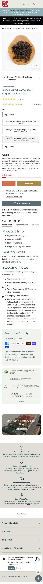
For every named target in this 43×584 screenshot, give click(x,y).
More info (21, 401)
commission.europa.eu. (21, 23)
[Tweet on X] (10, 221)
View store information (14, 196)
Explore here (21, 429)
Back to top (21, 514)
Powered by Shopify (21, 576)
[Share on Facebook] (14, 221)
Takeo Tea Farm (8, 87)
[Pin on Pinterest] (19, 221)
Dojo (28, 504)
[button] (34, 3)
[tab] (7, 224)
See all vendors (21, 473)
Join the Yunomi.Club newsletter (20, 10)
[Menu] (39, 3)
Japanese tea (19, 501)
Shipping (20, 168)
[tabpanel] (21, 277)
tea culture (31, 501)
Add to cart (29, 183)
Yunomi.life (10, 576)
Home (4, 28)
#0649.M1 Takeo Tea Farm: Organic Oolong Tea (23, 28)
